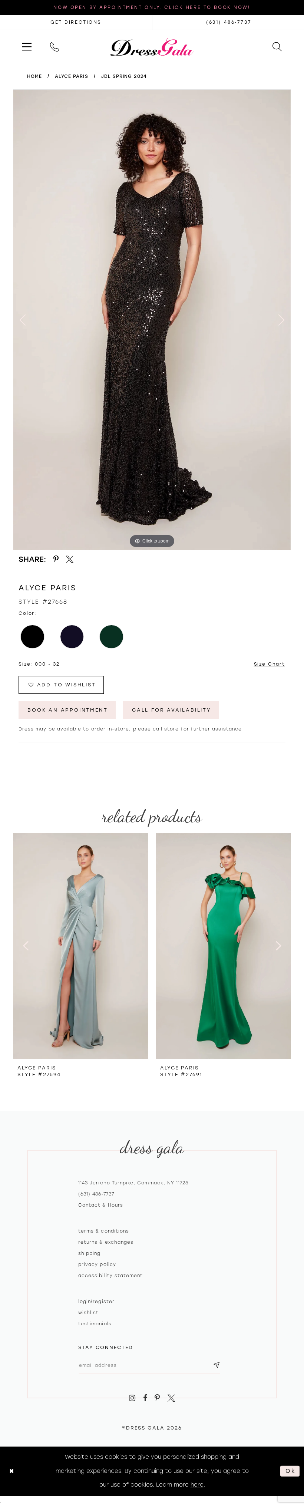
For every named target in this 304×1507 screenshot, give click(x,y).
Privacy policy (97, 1264)
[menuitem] (27, 46)
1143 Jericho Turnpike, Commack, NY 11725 (133, 1183)
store (171, 729)
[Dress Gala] (152, 46)
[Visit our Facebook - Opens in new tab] (145, 1398)
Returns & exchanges (105, 1242)
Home (34, 76)
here (197, 1484)
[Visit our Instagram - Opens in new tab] (132, 1398)
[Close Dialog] (11, 1471)
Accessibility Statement (110, 1275)
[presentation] (80, 946)
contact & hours (100, 1205)
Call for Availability (171, 710)
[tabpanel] (152, 320)
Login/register (96, 1301)
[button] (27, 46)
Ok (290, 1471)
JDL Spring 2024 (124, 76)
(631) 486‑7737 (96, 1194)
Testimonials (95, 1323)
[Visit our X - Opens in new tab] (171, 1398)
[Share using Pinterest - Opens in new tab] (56, 559)
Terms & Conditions (103, 1231)
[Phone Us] (55, 46)
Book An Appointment (67, 710)
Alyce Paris (71, 76)
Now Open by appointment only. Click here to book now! (151, 7)
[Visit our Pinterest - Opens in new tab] (158, 1398)
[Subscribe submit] (216, 1365)
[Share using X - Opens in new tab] (70, 559)
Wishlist (88, 1312)
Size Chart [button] (269, 664)
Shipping (89, 1253)
